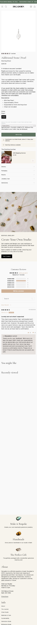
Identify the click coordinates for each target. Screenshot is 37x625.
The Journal (4, 609)
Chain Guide (4, 612)
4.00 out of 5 (23, 273)
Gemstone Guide (6, 621)
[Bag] (34, 7)
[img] (5, 310)
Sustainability (5, 618)
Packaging (4, 170)
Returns (3, 175)
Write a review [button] (18, 291)
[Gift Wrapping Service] (6, 157)
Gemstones (4, 183)
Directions (4, 596)
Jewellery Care (5, 179)
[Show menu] (2, 7)
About (3, 606)
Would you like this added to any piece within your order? (16, 122)
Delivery (3, 166)
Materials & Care (6, 615)
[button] (5, 53)
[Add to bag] (32, 160)
